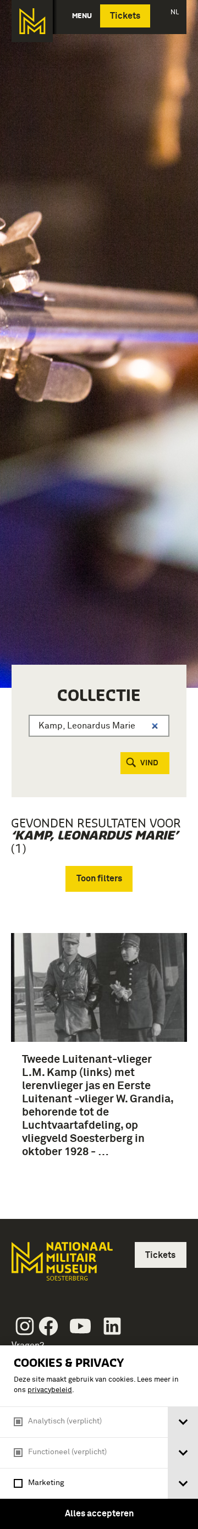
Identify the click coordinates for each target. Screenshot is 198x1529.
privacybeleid (50, 1390)
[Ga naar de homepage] (32, 21)
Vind (149, 763)
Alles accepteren (99, 1513)
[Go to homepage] (61, 1266)
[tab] (183, 1422)
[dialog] (99, 1437)
